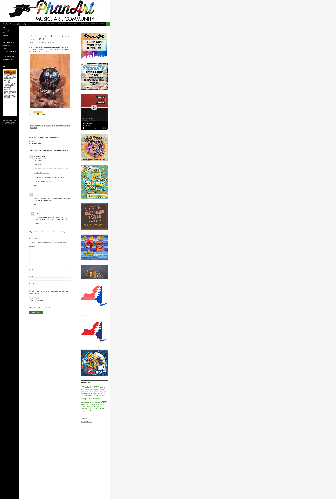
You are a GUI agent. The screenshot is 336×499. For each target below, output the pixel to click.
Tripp (102, 408)
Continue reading (9, 104)
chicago (95, 389)
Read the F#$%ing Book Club (8, 31)
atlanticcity (103, 387)
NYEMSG (96, 396)
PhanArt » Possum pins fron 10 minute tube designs (51, 232)
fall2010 (82, 391)
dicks (99, 389)
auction (82, 389)
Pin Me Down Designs (35, 142)
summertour (94, 406)
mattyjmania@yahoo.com (41, 173)
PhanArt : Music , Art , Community (14, 24)
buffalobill (34, 125)
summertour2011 (86, 408)
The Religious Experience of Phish (10, 52)
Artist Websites (84, 23)
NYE (85, 396)
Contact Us (102, 23)
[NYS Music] (94, 332)
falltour (91, 391)
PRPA (101, 399)
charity (91, 389)
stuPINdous (92, 404)
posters (96, 398)
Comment (32, 246)
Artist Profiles (61, 23)
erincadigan (103, 389)
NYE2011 (90, 396)
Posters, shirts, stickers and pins (39, 33)
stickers (87, 404)
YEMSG (90, 411)
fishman (96, 391)
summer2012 (85, 406)
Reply (36, 185)
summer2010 (99, 404)
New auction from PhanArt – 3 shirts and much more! (44, 136)
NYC (82, 396)
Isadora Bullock (102, 391)
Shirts (104, 401)
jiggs (83, 393)
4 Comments (53, 42)
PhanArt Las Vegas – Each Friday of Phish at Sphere (9, 73)
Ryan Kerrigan (85, 402)
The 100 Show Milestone (9, 56)
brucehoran (87, 389)
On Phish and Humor (8, 59)
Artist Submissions (72, 23)
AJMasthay (86, 387)
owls (41, 125)
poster (88, 398)
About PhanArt (41, 23)
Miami (90, 393)
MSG (103, 393)
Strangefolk (6, 35)
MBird (87, 393)
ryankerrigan (93, 402)
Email (31, 276)
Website (31, 284)
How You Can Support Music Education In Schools (8, 47)
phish (102, 396)
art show (94, 386)
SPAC (82, 404)
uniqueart (33, 127)
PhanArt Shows (51, 23)
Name (31, 269)
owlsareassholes (49, 125)
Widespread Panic (7, 38)
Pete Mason (44, 42)
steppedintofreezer (39, 156)
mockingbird (96, 393)
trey (99, 408)
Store (4, 27)
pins (58, 125)
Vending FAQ (94, 23)
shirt (99, 402)
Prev (5, 92)
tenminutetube (65, 125)
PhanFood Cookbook (8, 42)
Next (14, 92)
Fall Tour (87, 391)
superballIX (94, 408)
